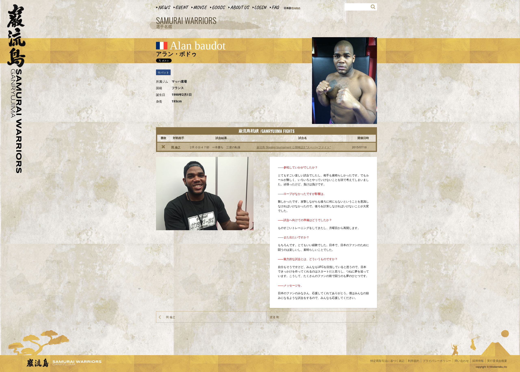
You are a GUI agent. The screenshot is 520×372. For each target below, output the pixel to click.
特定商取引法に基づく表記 (387, 361)
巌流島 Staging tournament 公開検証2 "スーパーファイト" (294, 147)
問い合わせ (462, 361)
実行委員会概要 (497, 361)
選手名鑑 (186, 22)
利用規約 (413, 361)
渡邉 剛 (274, 317)
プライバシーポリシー (437, 361)
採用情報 (478, 361)
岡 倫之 (176, 147)
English (296, 8)
